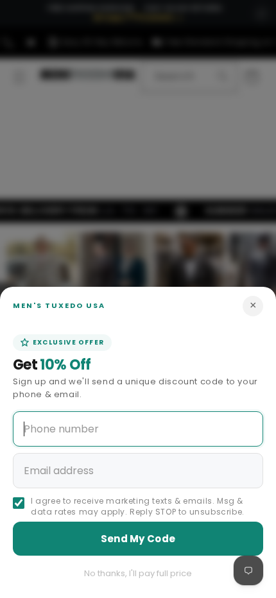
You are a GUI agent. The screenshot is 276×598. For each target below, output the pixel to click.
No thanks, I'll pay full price (138, 573)
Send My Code (138, 538)
